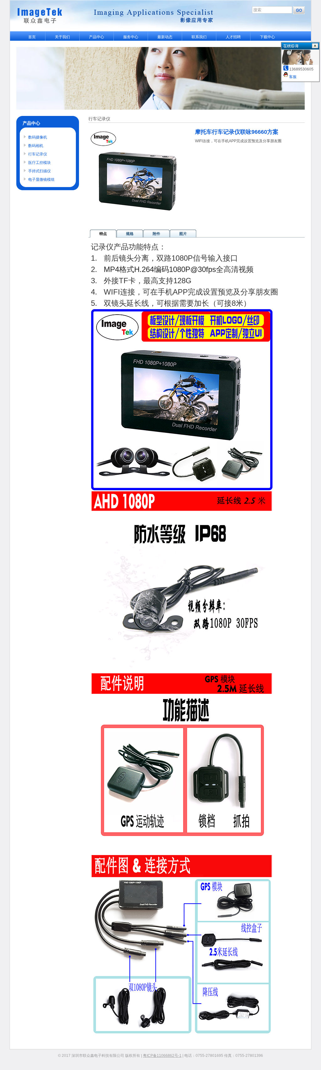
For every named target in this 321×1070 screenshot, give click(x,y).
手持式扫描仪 (39, 171)
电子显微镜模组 (41, 179)
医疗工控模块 (39, 162)
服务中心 (130, 37)
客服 (292, 77)
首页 (32, 37)
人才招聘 (233, 37)
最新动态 (164, 37)
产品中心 (96, 37)
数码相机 (35, 146)
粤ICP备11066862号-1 (162, 1055)
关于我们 (62, 37)
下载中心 (267, 37)
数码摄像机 (37, 137)
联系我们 (199, 37)
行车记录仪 (37, 154)
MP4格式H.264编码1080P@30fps (160, 269)
